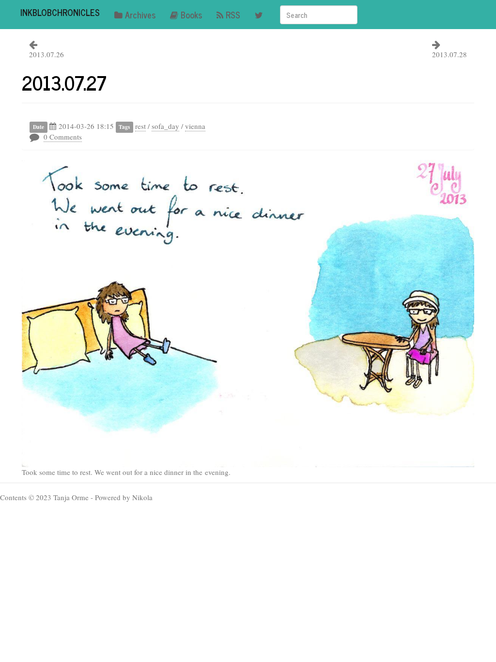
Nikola (142, 497)
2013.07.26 (46, 54)
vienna (195, 126)
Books (191, 14)
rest (140, 126)
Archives (140, 14)
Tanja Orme (71, 497)
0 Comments (63, 137)
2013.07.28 (449, 54)
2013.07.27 (64, 82)
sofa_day (165, 126)
